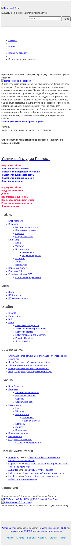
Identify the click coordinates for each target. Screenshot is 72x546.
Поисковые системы (18, 268)
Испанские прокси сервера (30, 122)
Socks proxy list (22, 341)
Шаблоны (31, 538)
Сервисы (19, 233)
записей (14, 295)
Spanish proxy (8, 122)
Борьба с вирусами (31, 255)
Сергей (12, 463)
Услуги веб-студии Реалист (39, 470)
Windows (19, 246)
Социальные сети (24, 236)
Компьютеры (14, 240)
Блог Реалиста (15, 221)
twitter (28, 502)
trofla (10, 473)
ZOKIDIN (12, 470)
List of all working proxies (27, 325)
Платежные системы (25, 230)
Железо (19, 262)
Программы (21, 265)
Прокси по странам (17, 53)
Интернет (13, 224)
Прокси (12, 47)
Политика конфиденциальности (46, 531)
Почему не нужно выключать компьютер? (28, 368)
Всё (10, 319)
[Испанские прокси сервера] (16, 81)
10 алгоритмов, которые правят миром (27, 365)
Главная (12, 40)
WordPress (47, 528)
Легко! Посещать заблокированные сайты (29, 362)
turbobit (12, 476)
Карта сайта (14, 316)
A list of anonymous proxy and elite (31, 328)
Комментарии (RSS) (20, 531)
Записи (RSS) (59, 528)
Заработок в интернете (27, 227)
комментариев (18, 298)
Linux (18, 243)
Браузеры (20, 258)
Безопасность (22, 249)
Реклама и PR (15, 271)
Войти (11, 292)
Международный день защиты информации (30, 371)
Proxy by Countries (24, 338)
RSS (26, 499)
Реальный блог (8, 528)
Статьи (53, 538)
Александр (13, 457)
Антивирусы (28, 252)
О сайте (12, 313)
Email (55, 499)
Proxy (11, 322)
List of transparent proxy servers (30, 335)
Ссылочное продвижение (28, 277)
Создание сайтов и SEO (20, 274)
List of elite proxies (24, 332)
